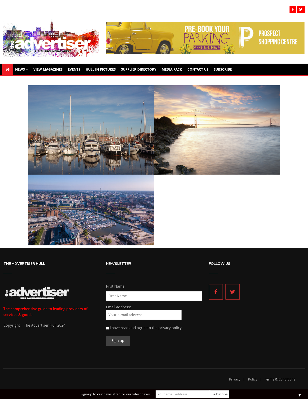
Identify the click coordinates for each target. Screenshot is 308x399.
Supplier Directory (138, 69)
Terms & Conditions (280, 379)
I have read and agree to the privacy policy (146, 327)
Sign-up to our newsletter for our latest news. (115, 394)
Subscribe (223, 69)
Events (74, 69)
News (20, 69)
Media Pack (172, 69)
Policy (252, 379)
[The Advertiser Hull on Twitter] (232, 292)
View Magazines (47, 69)
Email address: (118, 306)
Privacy (234, 379)
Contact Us (197, 69)
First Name (115, 286)
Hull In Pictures (101, 69)
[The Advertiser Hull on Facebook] (216, 292)
